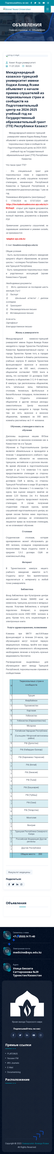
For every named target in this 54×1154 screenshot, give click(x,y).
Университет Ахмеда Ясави (35, 1143)
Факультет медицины (19, 872)
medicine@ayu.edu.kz (27, 952)
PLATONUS (12, 1054)
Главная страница (18, 30)
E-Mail (10, 1067)
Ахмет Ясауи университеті (22, 62)
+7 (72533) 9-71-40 (24, 936)
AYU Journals (13, 1063)
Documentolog (14, 1072)
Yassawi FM (12, 1058)
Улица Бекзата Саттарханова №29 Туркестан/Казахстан (27, 972)
